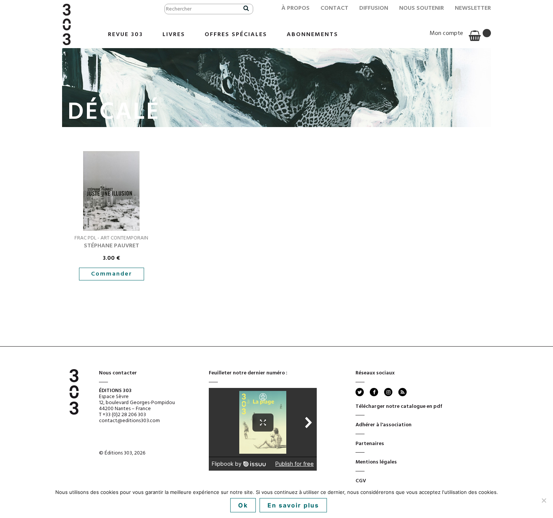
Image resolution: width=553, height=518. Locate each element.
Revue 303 (125, 34)
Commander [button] (111, 274)
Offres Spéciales (236, 34)
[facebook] (374, 392)
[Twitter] (360, 392)
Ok (243, 505)
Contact (334, 8)
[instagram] (388, 392)
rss (402, 392)
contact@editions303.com (129, 421)
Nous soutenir (421, 8)
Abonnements (312, 34)
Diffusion (373, 8)
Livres (174, 34)
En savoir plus (293, 505)
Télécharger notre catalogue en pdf (399, 406)
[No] (543, 500)
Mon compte (446, 33)
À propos (295, 8)
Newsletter (473, 8)
